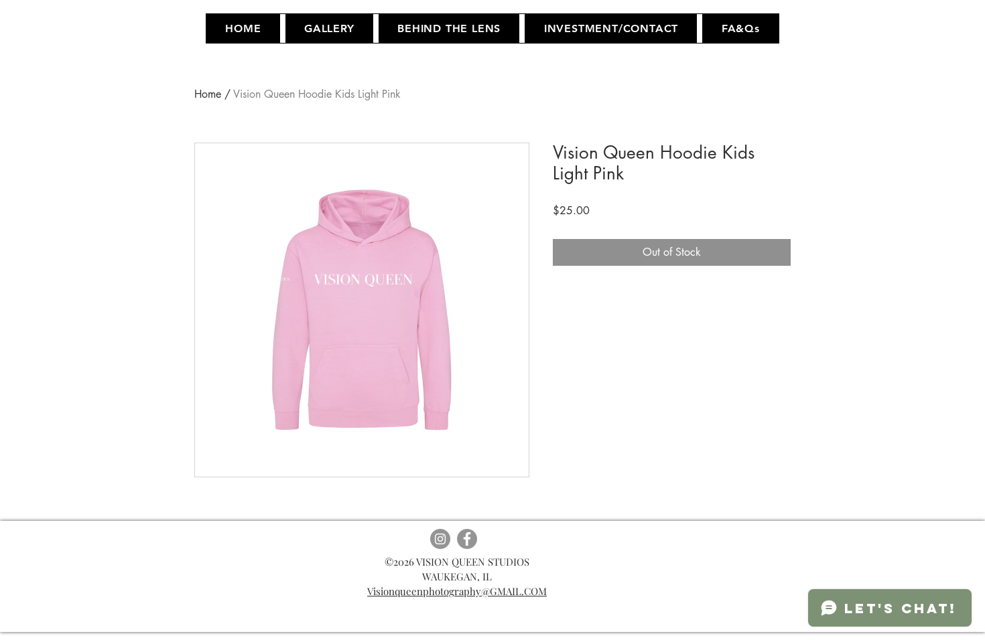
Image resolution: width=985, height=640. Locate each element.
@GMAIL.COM (514, 591)
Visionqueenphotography (424, 591)
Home (207, 94)
